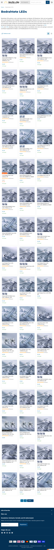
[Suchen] (48, 2)
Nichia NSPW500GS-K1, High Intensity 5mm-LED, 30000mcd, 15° (9, 59)
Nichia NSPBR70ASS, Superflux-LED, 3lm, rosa (25, 433)
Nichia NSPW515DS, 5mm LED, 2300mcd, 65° (43, 464)
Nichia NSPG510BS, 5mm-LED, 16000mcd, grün (26, 406)
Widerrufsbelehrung (24, 546)
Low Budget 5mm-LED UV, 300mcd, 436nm (43, 146)
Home (2, 7)
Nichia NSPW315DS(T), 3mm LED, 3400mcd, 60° (44, 380)
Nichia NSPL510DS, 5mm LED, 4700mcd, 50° (27, 267)
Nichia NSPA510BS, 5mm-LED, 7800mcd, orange (8, 146)
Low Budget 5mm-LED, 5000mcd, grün (7, 263)
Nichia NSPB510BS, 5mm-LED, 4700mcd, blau (43, 350)
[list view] (51, 33)
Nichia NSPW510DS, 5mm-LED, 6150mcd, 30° (43, 237)
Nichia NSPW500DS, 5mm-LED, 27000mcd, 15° (8, 207)
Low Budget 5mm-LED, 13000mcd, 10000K (42, 263)
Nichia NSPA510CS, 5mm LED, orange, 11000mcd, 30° (27, 489)
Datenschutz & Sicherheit (36, 546)
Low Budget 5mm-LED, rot (43, 175)
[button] (9, 62)
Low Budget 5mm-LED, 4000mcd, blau (7, 376)
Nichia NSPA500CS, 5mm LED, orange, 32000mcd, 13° (9, 461)
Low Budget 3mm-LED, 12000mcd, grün (25, 350)
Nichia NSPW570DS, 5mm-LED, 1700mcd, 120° (8, 296)
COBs (7, 27)
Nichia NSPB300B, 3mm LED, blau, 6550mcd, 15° (27, 323)
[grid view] (48, 33)
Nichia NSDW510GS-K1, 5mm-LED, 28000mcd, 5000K (27, 176)
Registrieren (23, 524)
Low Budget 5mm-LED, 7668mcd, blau (25, 293)
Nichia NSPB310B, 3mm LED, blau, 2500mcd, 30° (44, 489)
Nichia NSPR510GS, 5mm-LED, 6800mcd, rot (8, 86)
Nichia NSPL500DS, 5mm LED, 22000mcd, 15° (27, 89)
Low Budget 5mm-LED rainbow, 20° (7, 176)
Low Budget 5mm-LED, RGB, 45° (44, 293)
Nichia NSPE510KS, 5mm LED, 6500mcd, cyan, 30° (27, 461)
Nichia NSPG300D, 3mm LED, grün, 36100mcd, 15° (9, 234)
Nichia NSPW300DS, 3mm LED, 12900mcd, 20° (26, 149)
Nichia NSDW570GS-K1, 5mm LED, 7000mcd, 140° (44, 58)
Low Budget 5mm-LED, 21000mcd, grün (42, 406)
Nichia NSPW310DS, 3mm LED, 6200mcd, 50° (26, 119)
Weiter (29, 500)
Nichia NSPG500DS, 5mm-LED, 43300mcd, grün (26, 204)
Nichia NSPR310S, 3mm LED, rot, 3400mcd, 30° (44, 116)
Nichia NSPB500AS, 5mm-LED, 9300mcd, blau (26, 234)
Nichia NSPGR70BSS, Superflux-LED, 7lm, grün (8, 350)
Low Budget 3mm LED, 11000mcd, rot (42, 86)
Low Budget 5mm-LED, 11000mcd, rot (7, 116)
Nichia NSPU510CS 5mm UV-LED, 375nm (27, 55)
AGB (44, 546)
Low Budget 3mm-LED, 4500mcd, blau (7, 323)
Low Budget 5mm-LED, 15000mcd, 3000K (25, 376)
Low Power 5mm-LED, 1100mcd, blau (42, 323)
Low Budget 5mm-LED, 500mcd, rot (7, 406)
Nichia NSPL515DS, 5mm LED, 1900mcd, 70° (44, 436)
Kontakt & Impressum (13, 546)
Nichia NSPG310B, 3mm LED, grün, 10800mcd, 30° (9, 489)
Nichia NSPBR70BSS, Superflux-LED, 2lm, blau (8, 433)
